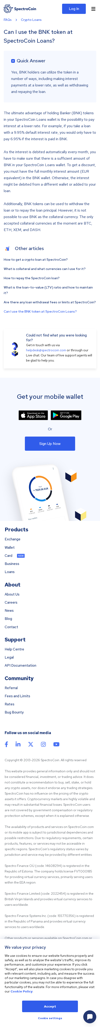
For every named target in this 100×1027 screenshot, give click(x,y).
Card (8, 556)
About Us (12, 594)
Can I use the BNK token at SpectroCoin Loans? (40, 311)
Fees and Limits (17, 696)
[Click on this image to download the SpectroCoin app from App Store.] (33, 415)
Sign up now (50, 443)
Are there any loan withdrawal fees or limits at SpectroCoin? (50, 302)
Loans (10, 572)
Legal (9, 657)
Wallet (10, 548)
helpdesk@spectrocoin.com (46, 350)
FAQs (8, 20)
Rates (9, 704)
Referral (11, 688)
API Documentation (20, 666)
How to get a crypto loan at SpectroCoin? (36, 259)
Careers (11, 603)
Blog (8, 619)
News (9, 611)
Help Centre (14, 649)
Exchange (12, 539)
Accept (50, 1006)
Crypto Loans (31, 20)
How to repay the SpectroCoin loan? (32, 278)
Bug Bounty (14, 712)
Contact (11, 627)
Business (12, 564)
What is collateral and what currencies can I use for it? (45, 269)
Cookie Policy (21, 991)
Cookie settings (50, 1018)
